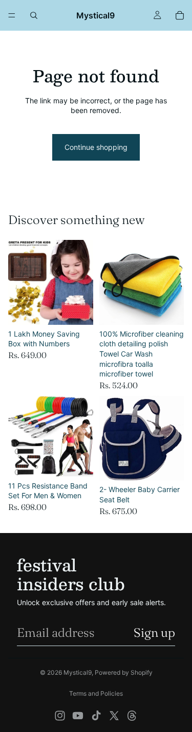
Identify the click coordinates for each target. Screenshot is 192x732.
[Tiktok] (96, 715)
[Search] (34, 15)
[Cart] (179, 15)
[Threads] (132, 715)
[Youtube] (78, 715)
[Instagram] (60, 715)
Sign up (154, 632)
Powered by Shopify (124, 672)
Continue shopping (96, 147)
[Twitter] (114, 715)
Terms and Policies (96, 693)
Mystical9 (77, 672)
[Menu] (12, 15)
